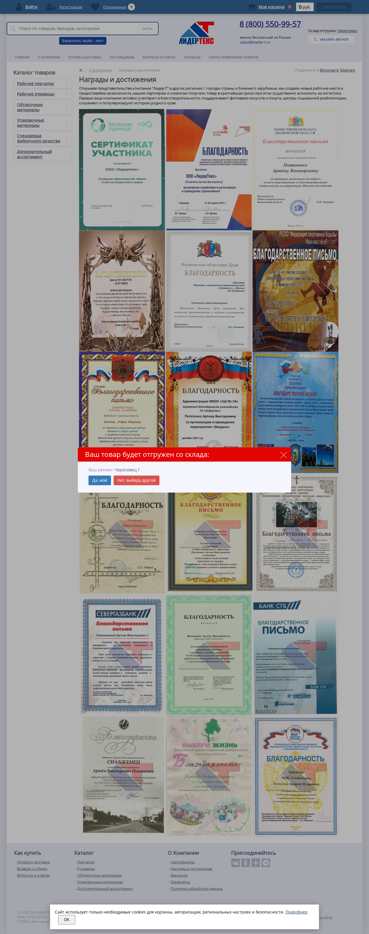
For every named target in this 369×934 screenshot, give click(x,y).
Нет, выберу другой (136, 480)
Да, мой (99, 480)
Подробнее (296, 912)
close (283, 454)
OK (66, 920)
